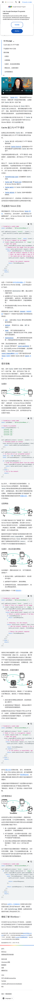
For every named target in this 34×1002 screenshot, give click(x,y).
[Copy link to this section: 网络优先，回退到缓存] (20, 670)
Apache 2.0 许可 (25, 935)
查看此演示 (23, 496)
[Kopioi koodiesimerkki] (31, 224)
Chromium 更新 (5, 962)
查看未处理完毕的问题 (7, 954)
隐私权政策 (8, 993)
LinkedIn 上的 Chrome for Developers (11, 983)
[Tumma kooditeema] (28, 224)
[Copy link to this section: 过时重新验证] (13, 796)
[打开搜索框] (16, 2)
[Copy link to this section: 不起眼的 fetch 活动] (22, 206)
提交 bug (3, 951)
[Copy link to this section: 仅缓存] (8, 384)
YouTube (3, 981)
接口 (14, 97)
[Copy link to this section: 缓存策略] (11, 364)
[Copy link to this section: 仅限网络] (10, 504)
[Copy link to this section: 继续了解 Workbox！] (22, 917)
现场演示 (18, 590)
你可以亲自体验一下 (19, 282)
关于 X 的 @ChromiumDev (8, 978)
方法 (10, 353)
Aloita (17, 31)
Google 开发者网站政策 (21, 937)
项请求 (6, 356)
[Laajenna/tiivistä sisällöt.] (14, 41)
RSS (2, 986)
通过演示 (8, 770)
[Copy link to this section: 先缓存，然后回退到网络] (22, 549)
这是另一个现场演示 (13, 904)
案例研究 (3, 965)
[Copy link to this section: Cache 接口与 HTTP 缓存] (26, 128)
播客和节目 (4, 970)
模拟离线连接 (24, 775)
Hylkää (17, 25)
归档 (2, 967)
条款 (2, 993)
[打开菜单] (3, 2)
